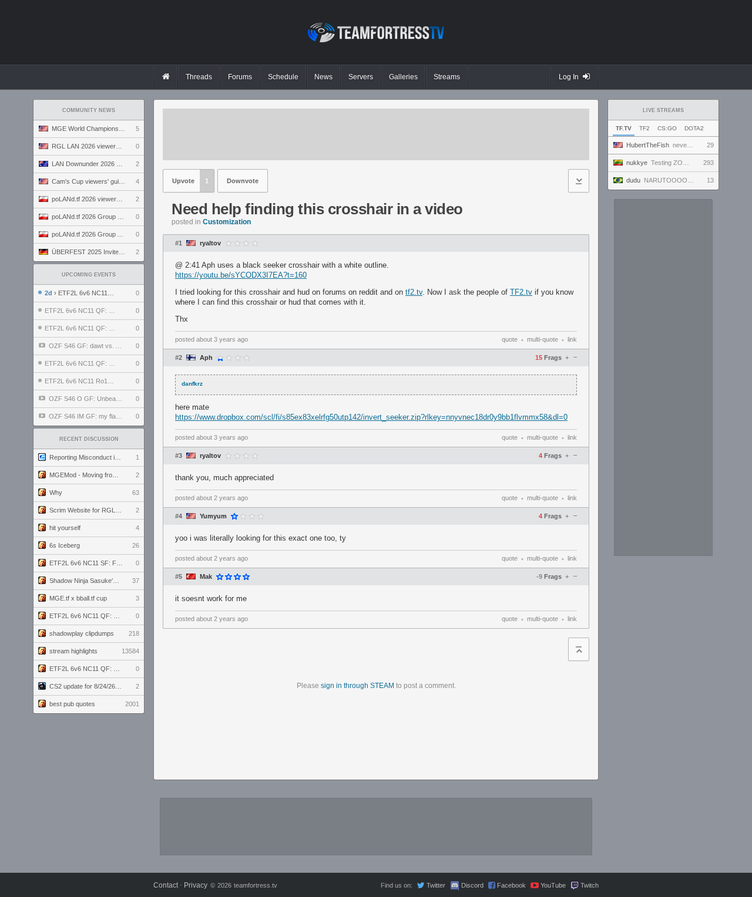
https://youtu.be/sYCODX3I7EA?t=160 (241, 275)
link (572, 339)
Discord (472, 885)
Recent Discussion (89, 439)
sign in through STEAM (357, 686)
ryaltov (210, 243)
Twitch (589, 885)
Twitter (436, 885)
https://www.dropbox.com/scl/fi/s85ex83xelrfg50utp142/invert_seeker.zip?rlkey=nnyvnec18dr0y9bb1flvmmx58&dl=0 (371, 417)
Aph (206, 358)
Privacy (195, 885)
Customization (227, 222)
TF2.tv (521, 292)
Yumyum (213, 516)
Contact (165, 885)
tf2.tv (413, 292)
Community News (88, 110)
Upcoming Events (89, 275)
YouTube (553, 885)
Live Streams (663, 110)
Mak (206, 577)
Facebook (511, 885)
